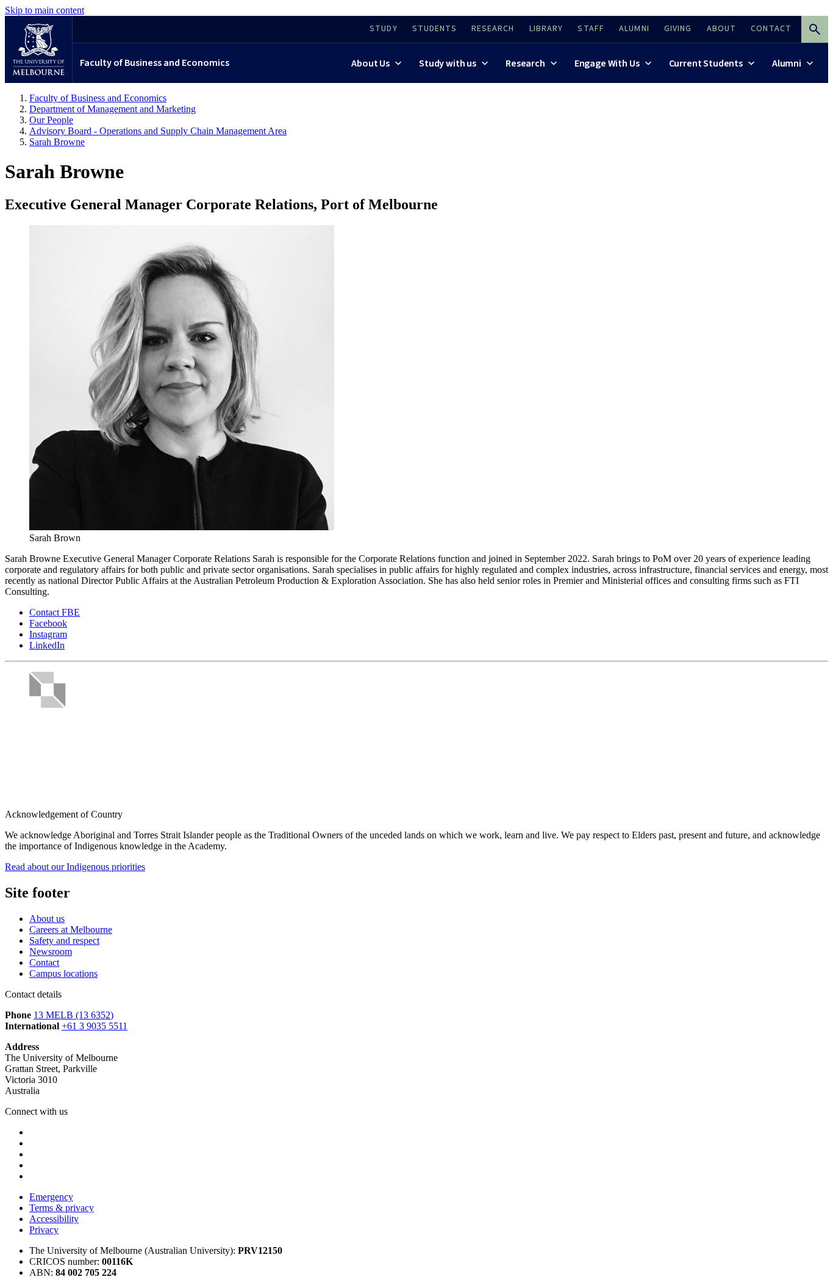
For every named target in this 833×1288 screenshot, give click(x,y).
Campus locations (63, 973)
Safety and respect (64, 940)
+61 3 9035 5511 (94, 1026)
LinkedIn (47, 645)
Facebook (48, 623)
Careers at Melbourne (70, 929)
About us (47, 918)
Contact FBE (54, 612)
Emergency (51, 1197)
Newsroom (50, 951)
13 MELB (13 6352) (73, 1015)
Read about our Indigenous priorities (75, 867)
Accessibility (54, 1219)
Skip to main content (44, 10)
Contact (44, 962)
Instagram (48, 634)
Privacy (44, 1230)
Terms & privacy (61, 1208)
